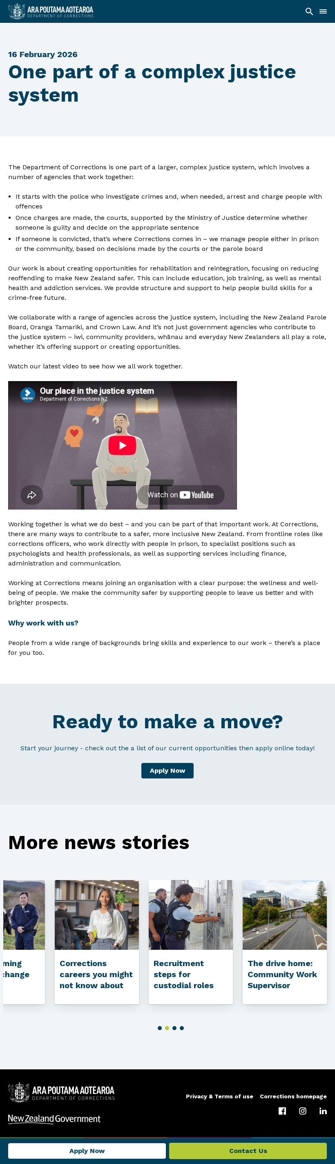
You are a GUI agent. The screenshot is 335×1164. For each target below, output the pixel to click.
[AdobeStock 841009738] (285, 915)
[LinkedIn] (323, 1111)
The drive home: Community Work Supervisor (282, 974)
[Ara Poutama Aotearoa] (51, 11)
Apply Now (167, 770)
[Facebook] (282, 1111)
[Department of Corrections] (61, 1092)
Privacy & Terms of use (219, 1096)
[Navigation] (323, 11)
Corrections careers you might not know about (96, 974)
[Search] (309, 11)
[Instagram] (302, 1111)
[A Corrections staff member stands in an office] (97, 915)
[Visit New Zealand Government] (167, 1119)
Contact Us (248, 1151)
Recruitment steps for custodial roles (184, 974)
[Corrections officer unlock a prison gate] (191, 915)
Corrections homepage (293, 1096)
